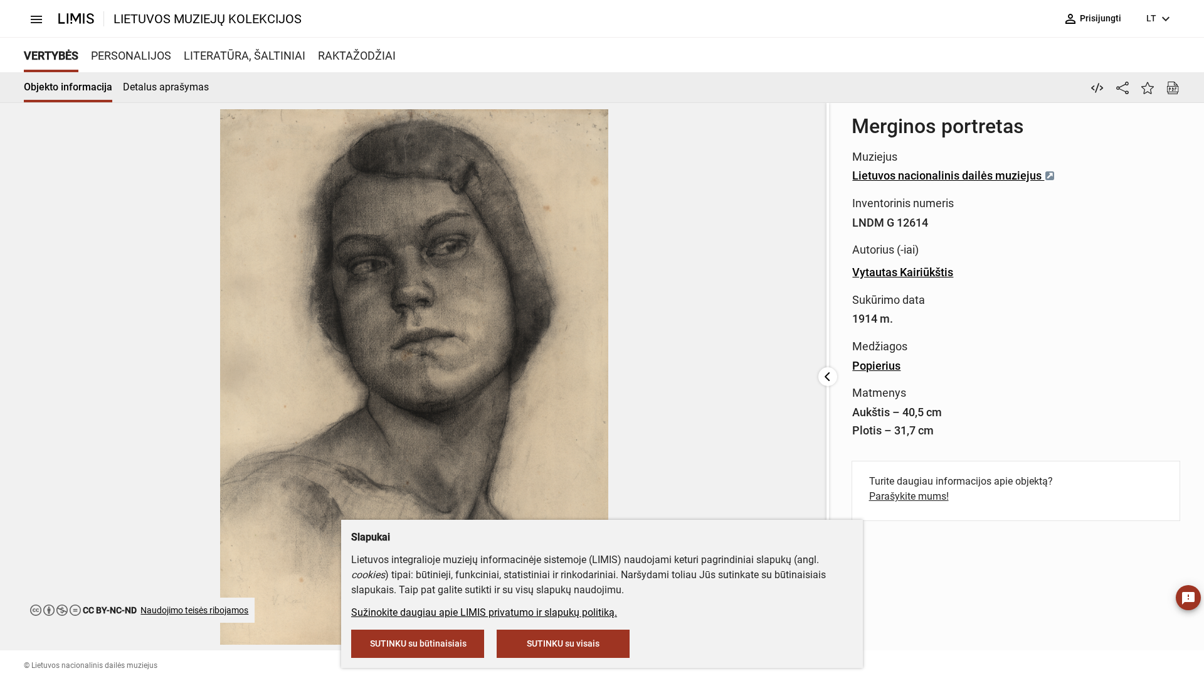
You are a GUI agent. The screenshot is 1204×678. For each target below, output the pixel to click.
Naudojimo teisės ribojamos (194, 610)
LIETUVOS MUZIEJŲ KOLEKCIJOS (208, 18)
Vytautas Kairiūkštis (902, 272)
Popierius (876, 365)
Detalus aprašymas (166, 87)
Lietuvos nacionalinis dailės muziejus (948, 175)
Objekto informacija (68, 87)
